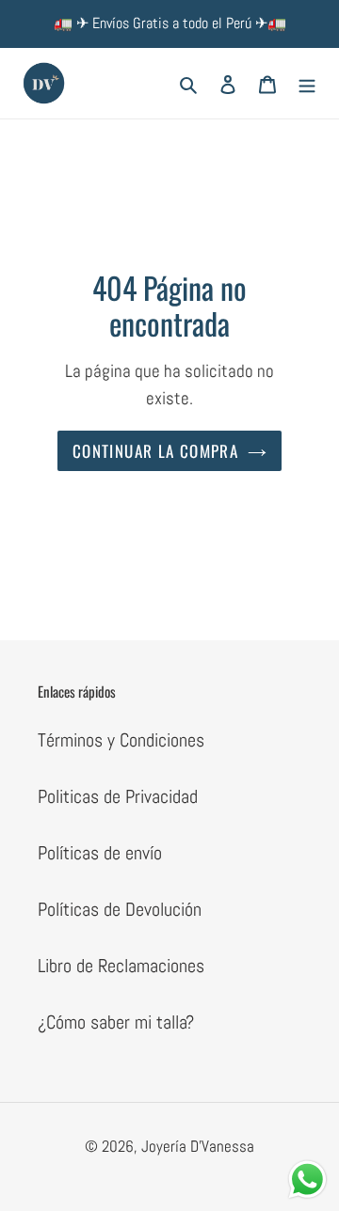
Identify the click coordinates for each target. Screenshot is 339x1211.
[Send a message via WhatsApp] (307, 1179)
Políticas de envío (100, 853)
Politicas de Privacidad (118, 796)
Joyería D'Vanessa (197, 1146)
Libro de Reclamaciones (121, 965)
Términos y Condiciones (121, 740)
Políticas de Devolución (120, 909)
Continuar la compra (155, 451)
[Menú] (307, 83)
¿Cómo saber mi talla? (116, 1022)
